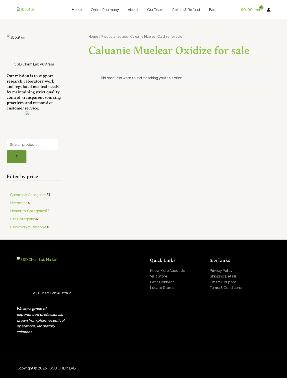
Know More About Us (167, 270)
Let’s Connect (162, 282)
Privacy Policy (221, 270)
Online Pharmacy (105, 9)
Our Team (155, 9)
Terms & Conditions (226, 287)
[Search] (16, 156)
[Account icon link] (269, 10)
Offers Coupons (223, 282)
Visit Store (158, 276)
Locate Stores (162, 287)
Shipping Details (223, 276)
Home (77, 9)
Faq (212, 9)
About (133, 9)
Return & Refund (186, 9)
